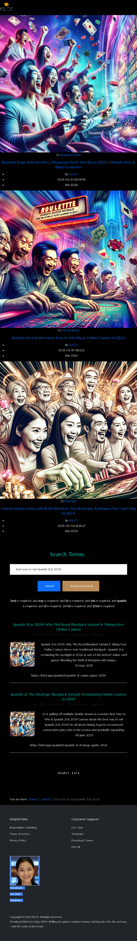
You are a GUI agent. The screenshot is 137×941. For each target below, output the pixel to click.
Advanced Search (81, 586)
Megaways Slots (70, 155)
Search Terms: (67, 554)
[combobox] (68, 569)
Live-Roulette (70, 330)
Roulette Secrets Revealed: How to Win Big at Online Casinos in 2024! (68, 338)
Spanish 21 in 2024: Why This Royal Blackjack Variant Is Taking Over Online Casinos (68, 626)
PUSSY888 (70, 501)
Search (49, 586)
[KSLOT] (6, 6)
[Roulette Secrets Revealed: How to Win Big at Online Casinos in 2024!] (68, 259)
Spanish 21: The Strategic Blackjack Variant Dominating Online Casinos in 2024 (68, 696)
